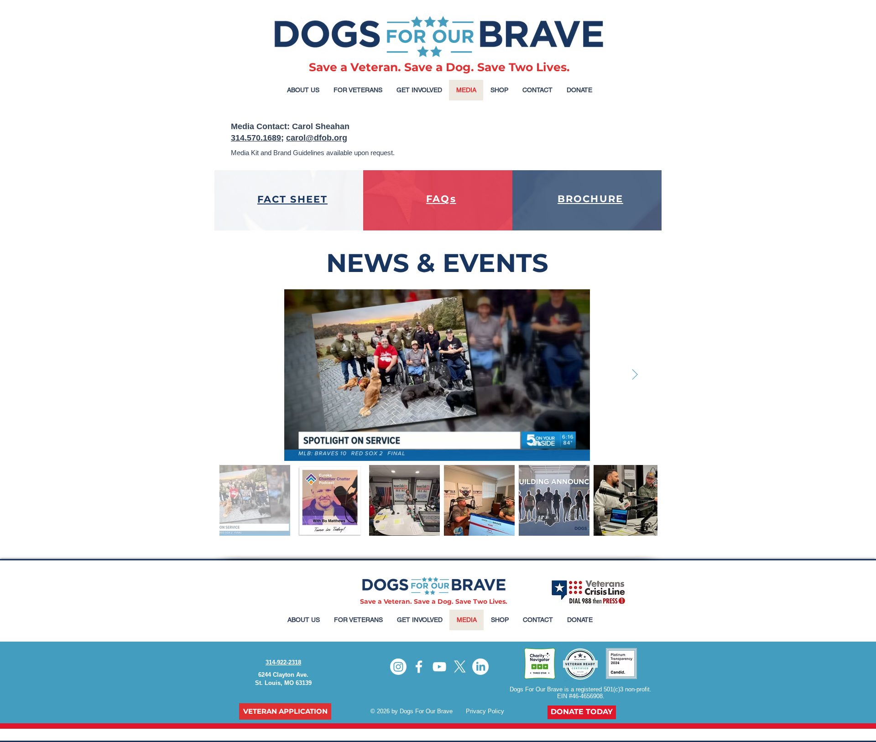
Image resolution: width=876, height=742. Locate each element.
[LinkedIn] (480, 666)
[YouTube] (439, 666)
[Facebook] (419, 666)
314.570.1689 (256, 137)
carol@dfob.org (316, 137)
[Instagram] (398, 666)
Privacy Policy (485, 711)
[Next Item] (634, 375)
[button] (303, 90)
